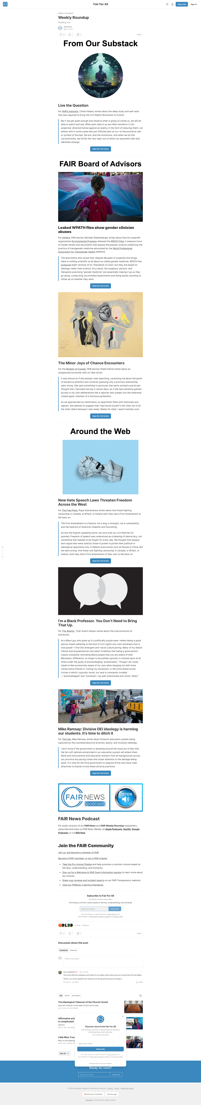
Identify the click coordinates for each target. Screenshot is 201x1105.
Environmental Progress (84, 241)
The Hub (66, 739)
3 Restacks (85, 925)
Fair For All (68, 27)
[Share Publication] (172, 4)
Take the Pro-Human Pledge (77, 864)
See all (63, 1053)
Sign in (194, 4)
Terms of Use (111, 1054)
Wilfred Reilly (73, 1027)
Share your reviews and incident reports (83, 880)
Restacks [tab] (73, 950)
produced (66, 265)
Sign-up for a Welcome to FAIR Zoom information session (92, 872)
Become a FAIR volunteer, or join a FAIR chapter (82, 858)
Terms (116, 1088)
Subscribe (182, 4)
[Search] (167, 4)
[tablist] (68, 950)
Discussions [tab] (76, 995)
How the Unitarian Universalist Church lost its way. (78, 1005)
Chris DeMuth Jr (69, 972)
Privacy (110, 1088)
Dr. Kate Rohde (72, 1008)
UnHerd (66, 237)
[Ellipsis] (142, 972)
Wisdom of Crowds (76, 369)
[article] (100, 1007)
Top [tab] (61, 995)
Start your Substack (94, 1094)
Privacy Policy (118, 1057)
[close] (123, 1016)
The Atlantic (68, 631)
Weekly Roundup (66, 13)
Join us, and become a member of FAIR (78, 852)
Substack (88, 1100)
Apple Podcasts (113, 829)
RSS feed (80, 832)
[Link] (55, 105)
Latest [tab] (67, 995)
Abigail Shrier (73, 1043)
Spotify (127, 829)
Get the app (112, 1094)
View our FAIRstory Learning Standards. (83, 885)
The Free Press (70, 510)
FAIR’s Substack (70, 111)
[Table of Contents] (2, 553)
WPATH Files (117, 241)
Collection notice (127, 1088)
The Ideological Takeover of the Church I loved (83, 1002)
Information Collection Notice (100, 1057)
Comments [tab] (64, 950)
